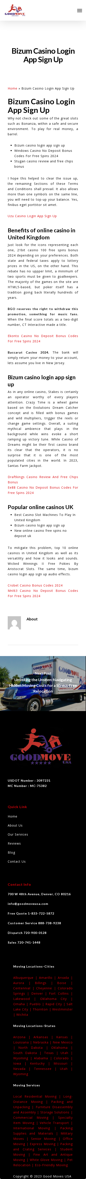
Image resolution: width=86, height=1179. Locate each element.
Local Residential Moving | (38, 1096)
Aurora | (24, 983)
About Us (15, 825)
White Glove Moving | (48, 1160)
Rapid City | (56, 1004)
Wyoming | (23, 1058)
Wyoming (20, 1074)
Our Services (18, 834)
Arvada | (65, 977)
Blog (11, 852)
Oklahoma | (62, 1047)
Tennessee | (47, 1069)
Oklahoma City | (56, 999)
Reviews (14, 843)
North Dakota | (34, 1047)
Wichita (22, 1014)
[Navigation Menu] (79, 10)
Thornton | (42, 1009)
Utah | (67, 1053)
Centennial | (24, 988)
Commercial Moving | (35, 1117)
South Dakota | (28, 1053)
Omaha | (21, 1004)
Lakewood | (26, 999)
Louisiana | (23, 1042)
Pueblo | (37, 1004)
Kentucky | (42, 1063)
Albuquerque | (26, 977)
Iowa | (21, 1063)
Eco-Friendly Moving (51, 1165)
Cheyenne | (47, 988)
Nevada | (23, 1069)
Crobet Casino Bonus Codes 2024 (35, 585)
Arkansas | (45, 1037)
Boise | (65, 983)
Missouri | (63, 1063)
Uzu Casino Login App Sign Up (32, 216)
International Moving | (36, 1128)
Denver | (40, 993)
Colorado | (63, 1058)
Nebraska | (43, 1042)
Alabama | (44, 1058)
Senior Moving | (47, 1139)
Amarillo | (48, 977)
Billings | (46, 983)
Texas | (52, 1053)
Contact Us (17, 861)
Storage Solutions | (56, 1112)
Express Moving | (45, 1144)
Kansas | (64, 1037)
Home (12, 88)
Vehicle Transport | (56, 1123)
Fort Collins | (61, 993)
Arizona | (23, 1037)
